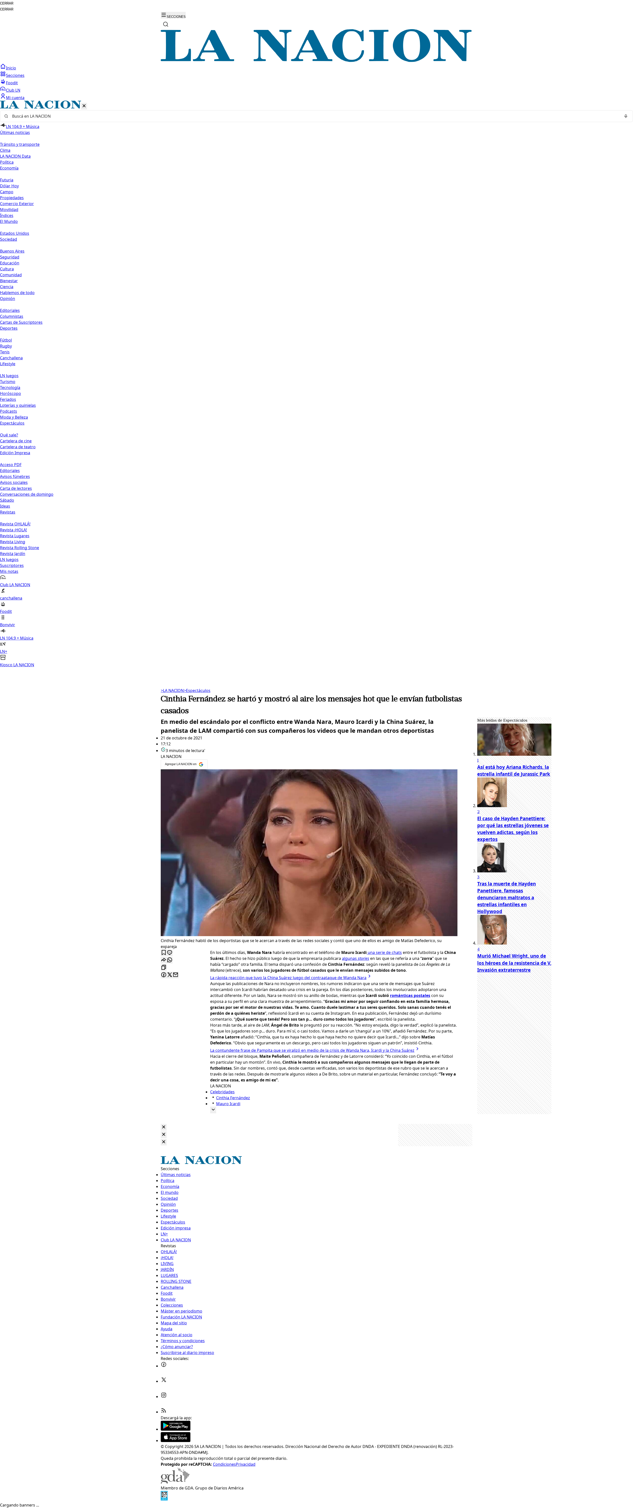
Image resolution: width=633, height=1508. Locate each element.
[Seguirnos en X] (164, 1381)
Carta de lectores (16, 488)
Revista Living (12, 541)
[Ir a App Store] (175, 1440)
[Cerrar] (84, 106)
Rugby (6, 346)
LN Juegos (9, 375)
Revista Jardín (12, 553)
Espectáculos (197, 690)
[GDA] (175, 1482)
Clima (5, 150)
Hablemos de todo (17, 292)
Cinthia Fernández (233, 1097)
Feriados (8, 399)
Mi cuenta (15, 97)
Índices (6, 215)
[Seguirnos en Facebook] (164, 1366)
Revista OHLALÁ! (15, 524)
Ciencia (6, 286)
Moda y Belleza (14, 417)
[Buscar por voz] (626, 116)
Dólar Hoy (9, 186)
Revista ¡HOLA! (13, 530)
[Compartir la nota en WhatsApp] (170, 960)
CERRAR (6, 3)
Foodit (12, 83)
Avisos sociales (14, 482)
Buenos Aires (12, 251)
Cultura (7, 269)
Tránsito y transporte (20, 144)
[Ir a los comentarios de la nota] (170, 952)
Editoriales (10, 310)
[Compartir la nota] (164, 960)
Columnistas (11, 316)
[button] (316, 384)
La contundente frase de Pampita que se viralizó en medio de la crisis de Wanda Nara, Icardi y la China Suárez (312, 1050)
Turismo (7, 381)
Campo (6, 191)
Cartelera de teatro (18, 447)
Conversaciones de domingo (26, 494)
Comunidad (11, 275)
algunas (355, 958)
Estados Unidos (14, 233)
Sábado (7, 500)
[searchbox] (314, 116)
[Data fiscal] (164, 1499)
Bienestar (9, 280)
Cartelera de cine (16, 441)
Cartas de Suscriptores (21, 322)
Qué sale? (9, 435)
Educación (9, 263)
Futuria (6, 180)
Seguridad (9, 257)
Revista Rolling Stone (19, 547)
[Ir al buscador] (166, 24)
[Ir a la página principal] (316, 60)
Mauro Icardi (228, 1103)
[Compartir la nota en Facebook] (164, 975)
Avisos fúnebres (15, 476)
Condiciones (224, 1464)
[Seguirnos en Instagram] (164, 1396)
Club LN (13, 90)
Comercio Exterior (17, 203)
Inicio (11, 68)
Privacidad (245, 1464)
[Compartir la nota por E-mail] (176, 975)
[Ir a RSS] (164, 1412)
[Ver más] (213, 1110)
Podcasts (8, 411)
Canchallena (11, 358)
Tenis (5, 352)
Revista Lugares (14, 536)
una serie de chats (384, 952)
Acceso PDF (11, 464)
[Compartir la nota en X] (170, 975)
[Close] (164, 1127)
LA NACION (172, 690)
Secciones (15, 75)
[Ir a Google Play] (175, 1429)
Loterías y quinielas (18, 405)
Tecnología (10, 387)
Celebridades (222, 1092)
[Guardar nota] (164, 952)
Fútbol (6, 340)
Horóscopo (10, 393)
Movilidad (9, 209)
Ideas (5, 506)
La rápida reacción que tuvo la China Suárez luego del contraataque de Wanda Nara (288, 977)
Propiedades (12, 197)
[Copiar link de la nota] (164, 967)
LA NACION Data (15, 156)
